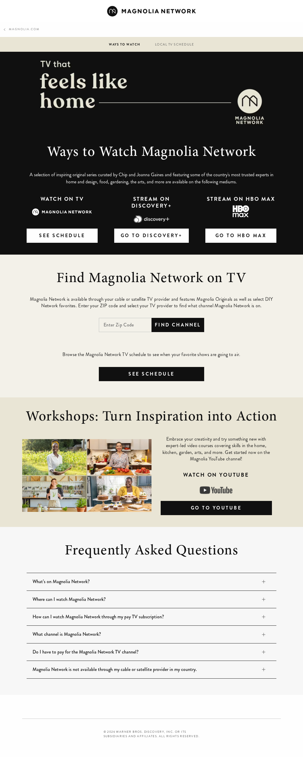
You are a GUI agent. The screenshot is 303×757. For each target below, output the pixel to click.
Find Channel (178, 324)
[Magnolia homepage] (151, 11)
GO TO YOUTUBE (231, 507)
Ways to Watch (124, 44)
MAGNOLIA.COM (21, 29)
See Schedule (151, 374)
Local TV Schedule (174, 44)
